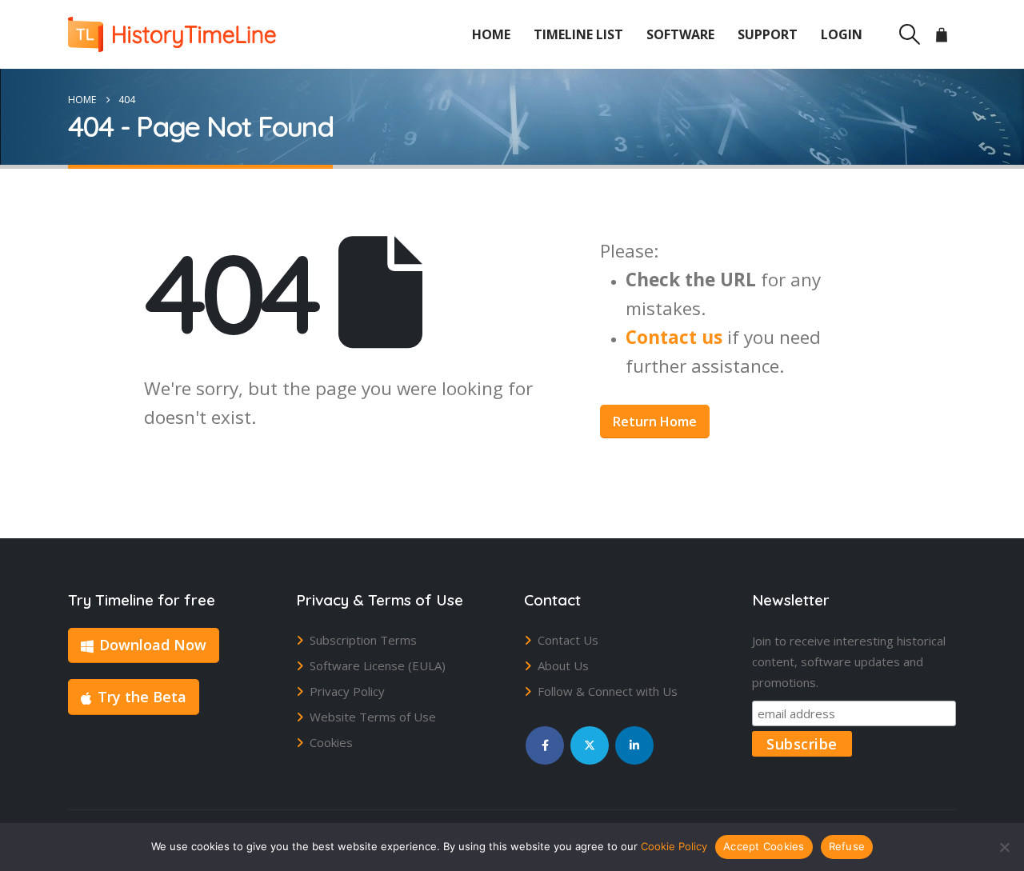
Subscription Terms (363, 640)
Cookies (331, 742)
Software (680, 34)
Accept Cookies (764, 846)
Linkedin (634, 745)
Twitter (589, 745)
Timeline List (578, 34)
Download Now (152, 644)
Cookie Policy (674, 846)
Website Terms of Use (373, 717)
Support (768, 34)
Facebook (545, 745)
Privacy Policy (347, 691)
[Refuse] (1004, 847)
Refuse (847, 846)
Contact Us (568, 640)
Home (491, 34)
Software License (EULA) (378, 665)
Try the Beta (142, 696)
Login (841, 34)
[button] (909, 34)
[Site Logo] (172, 34)
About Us (563, 665)
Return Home (655, 421)
